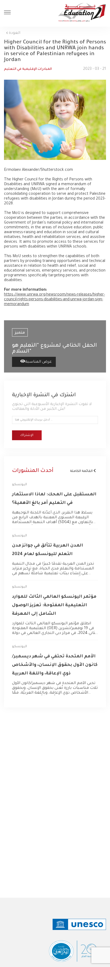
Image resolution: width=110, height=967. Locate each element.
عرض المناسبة (38, 362)
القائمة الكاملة (81, 471)
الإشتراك (26, 435)
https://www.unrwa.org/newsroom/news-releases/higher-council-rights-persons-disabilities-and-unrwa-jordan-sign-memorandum (54, 300)
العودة (14, 33)
